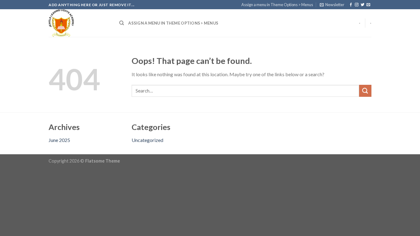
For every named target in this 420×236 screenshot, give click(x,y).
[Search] (121, 23)
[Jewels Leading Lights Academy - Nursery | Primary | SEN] (79, 23)
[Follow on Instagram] (357, 5)
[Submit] (365, 91)
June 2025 (59, 140)
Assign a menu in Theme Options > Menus (277, 4)
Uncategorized (147, 140)
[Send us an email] (368, 5)
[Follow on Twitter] (362, 5)
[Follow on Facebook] (351, 5)
